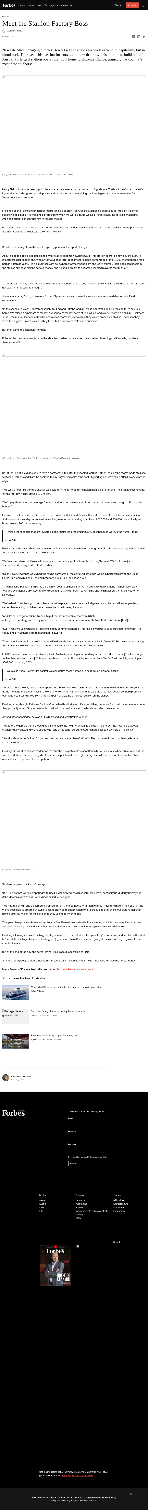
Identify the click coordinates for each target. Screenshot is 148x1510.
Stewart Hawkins (16, 31)
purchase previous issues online (77, 1475)
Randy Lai (37, 1015)
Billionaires (118, 1200)
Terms (92, 1157)
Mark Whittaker (39, 1039)
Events (31, 5)
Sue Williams (38, 991)
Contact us (81, 1203)
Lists (39, 5)
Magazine (53, 5)
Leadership (119, 1211)
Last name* (72, 1144)
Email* (70, 1118)
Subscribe (132, 5)
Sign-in (118, 5)
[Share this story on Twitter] (144, 36)
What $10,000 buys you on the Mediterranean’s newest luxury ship (66, 986)
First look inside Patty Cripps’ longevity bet (54, 1035)
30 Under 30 (66, 5)
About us (80, 1200)
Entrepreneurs (120, 1203)
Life (45, 5)
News (22, 5)
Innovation (118, 1207)
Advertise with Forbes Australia (92, 1211)
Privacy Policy (102, 1157)
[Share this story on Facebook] (133, 36)
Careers (80, 1207)
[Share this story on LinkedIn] (138, 36)
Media (79, 1214)
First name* (72, 1131)
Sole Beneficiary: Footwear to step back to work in (58, 1011)
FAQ (78, 1218)
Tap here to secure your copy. (75, 969)
